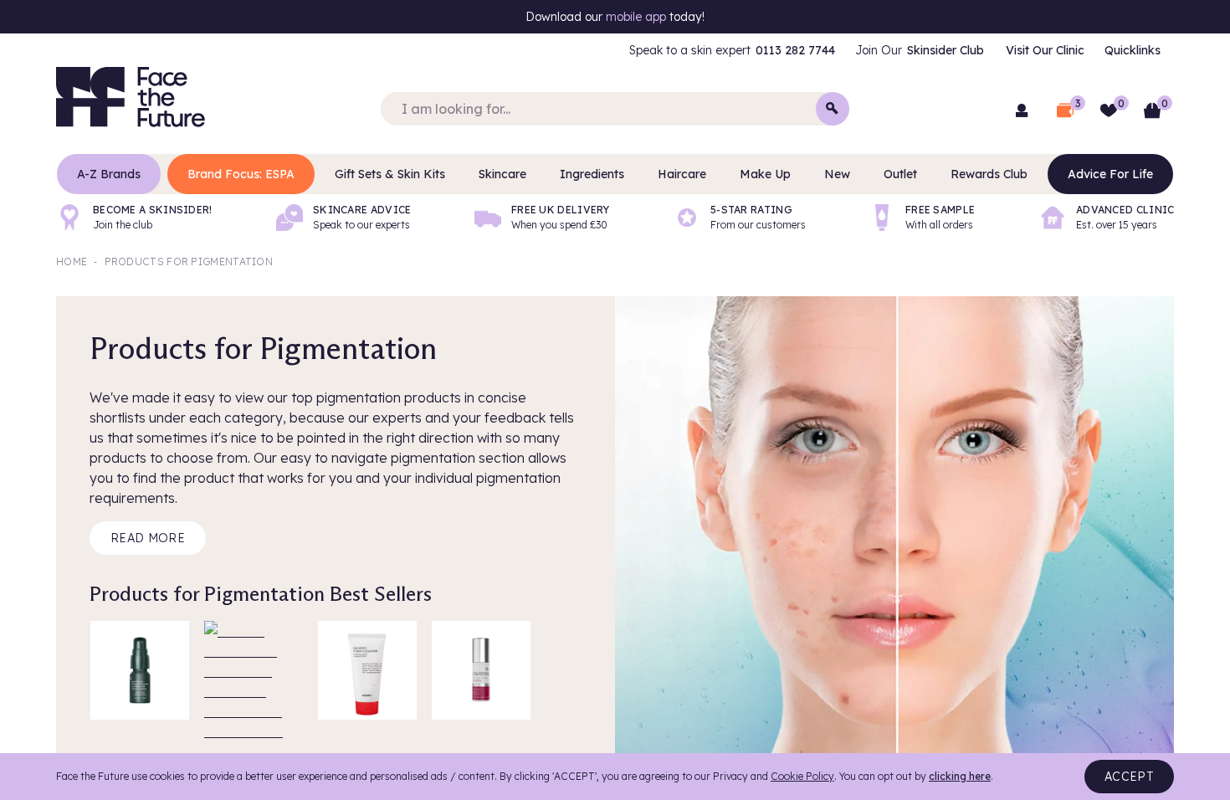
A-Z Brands (109, 174)
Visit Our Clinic (1045, 50)
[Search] (832, 109)
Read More (147, 538)
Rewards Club (989, 174)
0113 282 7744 (795, 50)
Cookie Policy (802, 776)
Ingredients (592, 174)
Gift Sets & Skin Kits (390, 174)
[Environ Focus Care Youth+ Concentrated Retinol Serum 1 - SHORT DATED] (481, 670)
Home (71, 261)
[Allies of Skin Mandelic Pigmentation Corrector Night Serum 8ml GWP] (139, 670)
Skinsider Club (945, 50)
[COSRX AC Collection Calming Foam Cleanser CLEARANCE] (367, 670)
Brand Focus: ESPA (241, 174)
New (837, 174)
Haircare (682, 174)
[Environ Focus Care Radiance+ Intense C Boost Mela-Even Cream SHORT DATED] (253, 670)
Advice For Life (1110, 174)
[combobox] (615, 109)
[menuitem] (732, 50)
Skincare (502, 174)
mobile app (636, 16)
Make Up (765, 174)
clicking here (960, 776)
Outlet (900, 174)
